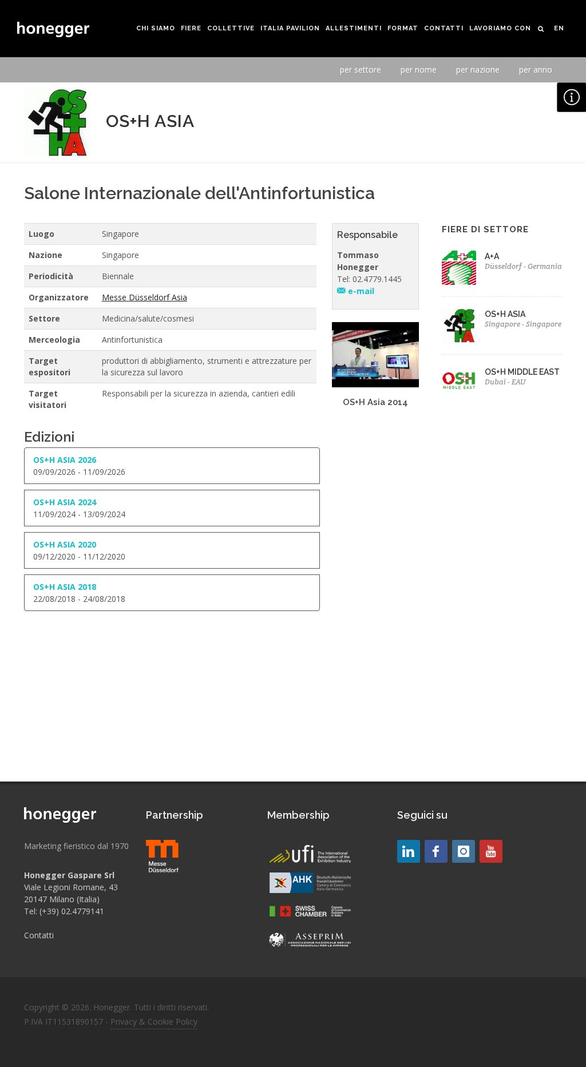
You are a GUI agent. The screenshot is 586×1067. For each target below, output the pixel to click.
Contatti (39, 935)
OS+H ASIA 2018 (64, 586)
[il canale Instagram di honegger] (463, 851)
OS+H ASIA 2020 (64, 544)
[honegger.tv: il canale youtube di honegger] (408, 851)
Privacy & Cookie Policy (153, 1021)
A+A (492, 256)
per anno (535, 69)
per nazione (478, 69)
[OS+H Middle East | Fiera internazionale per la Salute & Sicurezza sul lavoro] (459, 380)
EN (559, 28)
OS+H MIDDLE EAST (522, 371)
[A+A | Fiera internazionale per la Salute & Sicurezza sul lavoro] (459, 268)
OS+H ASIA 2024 (64, 502)
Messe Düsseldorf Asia (144, 297)
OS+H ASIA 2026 (64, 459)
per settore (360, 69)
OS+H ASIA (505, 314)
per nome (419, 69)
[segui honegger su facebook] (436, 851)
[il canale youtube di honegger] (491, 851)
